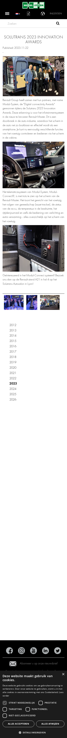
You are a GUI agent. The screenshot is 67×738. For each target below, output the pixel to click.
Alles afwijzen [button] (50, 723)
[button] (33, 732)
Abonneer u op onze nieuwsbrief (39, 663)
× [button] (63, 674)
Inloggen (56, 13)
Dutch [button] (18, 13)
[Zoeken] (58, 24)
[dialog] (33, 704)
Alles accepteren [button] (18, 723)
